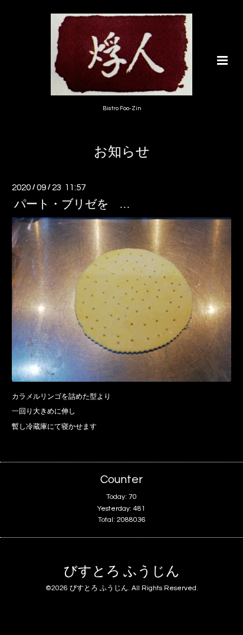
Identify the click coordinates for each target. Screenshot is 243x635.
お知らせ (122, 152)
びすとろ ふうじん (122, 571)
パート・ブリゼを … (71, 204)
